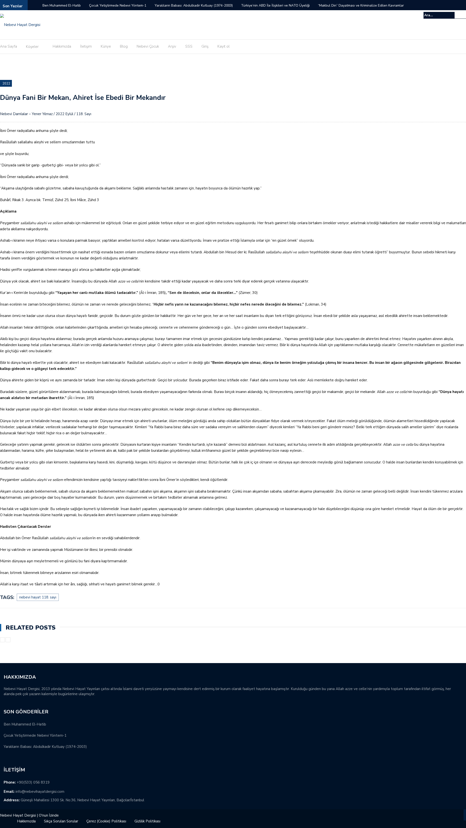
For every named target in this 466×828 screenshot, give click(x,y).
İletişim (86, 46)
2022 (6, 83)
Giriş (204, 46)
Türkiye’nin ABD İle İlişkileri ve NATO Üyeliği (275, 5)
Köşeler (32, 46)
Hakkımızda (62, 46)
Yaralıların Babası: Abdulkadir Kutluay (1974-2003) (194, 5)
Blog (124, 46)
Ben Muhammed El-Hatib (61, 5)
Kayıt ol (223, 46)
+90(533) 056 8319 (33, 782)
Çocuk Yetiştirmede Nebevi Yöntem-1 (117, 5)
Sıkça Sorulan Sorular (61, 821)
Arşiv (172, 46)
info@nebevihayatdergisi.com (40, 791)
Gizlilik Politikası (147, 821)
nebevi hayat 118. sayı (37, 597)
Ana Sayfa (8, 46)
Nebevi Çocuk (148, 46)
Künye (106, 46)
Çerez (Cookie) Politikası (106, 821)
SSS (188, 46)
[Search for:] (439, 15)
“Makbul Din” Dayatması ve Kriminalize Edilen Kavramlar (361, 5)
